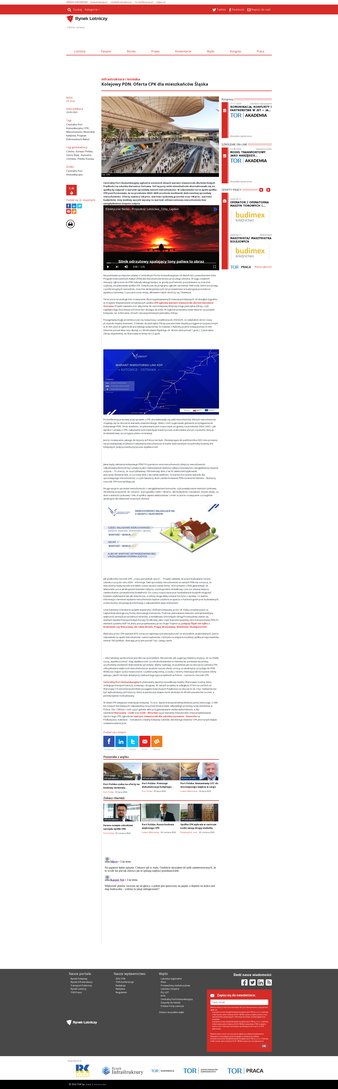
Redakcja (121, 985)
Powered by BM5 (100, 1084)
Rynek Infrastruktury (82, 982)
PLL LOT (165, 992)
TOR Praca (76, 992)
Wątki (210, 51)
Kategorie (91, 9)
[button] (261, 195)
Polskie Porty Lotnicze (172, 1006)
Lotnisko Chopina (170, 988)
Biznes (131, 51)
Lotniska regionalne (171, 978)
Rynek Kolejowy (79, 978)
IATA (163, 995)
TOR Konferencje (125, 982)
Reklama (120, 988)
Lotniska (79, 51)
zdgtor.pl (160, 2)
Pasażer (106, 51)
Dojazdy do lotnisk (170, 1002)
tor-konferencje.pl (144, 2)
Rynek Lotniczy (78, 988)
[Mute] (126, 266)
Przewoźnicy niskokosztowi (175, 985)
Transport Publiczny (81, 985)
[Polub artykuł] (68, 206)
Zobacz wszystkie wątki (171, 1012)
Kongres (235, 51)
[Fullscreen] (214, 266)
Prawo (155, 51)
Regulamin (121, 992)
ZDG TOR (120, 978)
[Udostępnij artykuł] (74, 206)
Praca (260, 51)
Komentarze (183, 51)
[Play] (107, 266)
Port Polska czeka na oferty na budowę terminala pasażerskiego (121, 788)
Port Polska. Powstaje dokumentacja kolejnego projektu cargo (157, 787)
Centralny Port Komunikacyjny (177, 999)
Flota (163, 982)
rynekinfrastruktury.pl (121, 2)
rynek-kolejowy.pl (98, 2)
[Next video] (117, 266)
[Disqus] (161, 899)
